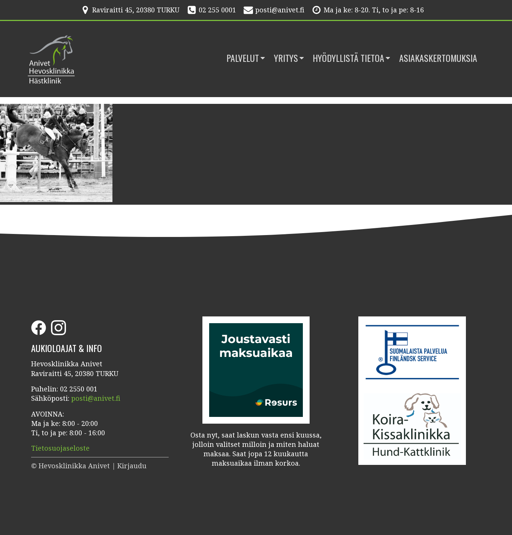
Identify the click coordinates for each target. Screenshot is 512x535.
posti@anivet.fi (279, 9)
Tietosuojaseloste (60, 448)
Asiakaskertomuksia (438, 58)
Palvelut (242, 58)
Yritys (286, 58)
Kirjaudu (132, 465)
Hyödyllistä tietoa (348, 58)
